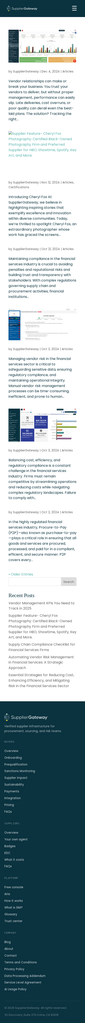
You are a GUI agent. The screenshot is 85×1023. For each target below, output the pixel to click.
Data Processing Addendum (25, 976)
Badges (9, 846)
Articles (67, 71)
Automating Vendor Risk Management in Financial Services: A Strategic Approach (41, 662)
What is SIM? (13, 907)
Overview (11, 751)
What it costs (14, 860)
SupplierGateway (26, 71)
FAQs (8, 812)
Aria (7, 894)
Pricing (9, 805)
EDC (7, 853)
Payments (11, 791)
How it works (13, 901)
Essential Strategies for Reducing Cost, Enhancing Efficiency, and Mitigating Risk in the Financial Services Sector (41, 680)
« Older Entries (20, 574)
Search (68, 582)
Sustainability (14, 785)
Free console (13, 887)
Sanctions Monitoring (19, 771)
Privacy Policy (14, 969)
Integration (12, 798)
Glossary (10, 914)
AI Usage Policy (15, 989)
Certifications (18, 187)
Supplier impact (15, 778)
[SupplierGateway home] (22, 8)
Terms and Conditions (20, 962)
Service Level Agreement (22, 982)
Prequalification (15, 764)
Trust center (13, 921)
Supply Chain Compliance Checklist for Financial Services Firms (41, 647)
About (8, 949)
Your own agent (16, 839)
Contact (10, 956)
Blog (7, 942)
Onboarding (13, 758)
